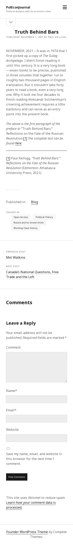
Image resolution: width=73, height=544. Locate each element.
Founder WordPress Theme (27, 532)
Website (12, 429)
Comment (13, 347)
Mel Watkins (15, 257)
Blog (34, 202)
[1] (25, 138)
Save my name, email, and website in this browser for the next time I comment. (34, 459)
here (18, 143)
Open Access (21, 217)
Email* (11, 410)
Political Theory (44, 217)
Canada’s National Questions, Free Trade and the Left (32, 274)
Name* (11, 390)
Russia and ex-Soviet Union (29, 222)
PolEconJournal (18, 7)
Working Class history (26, 227)
